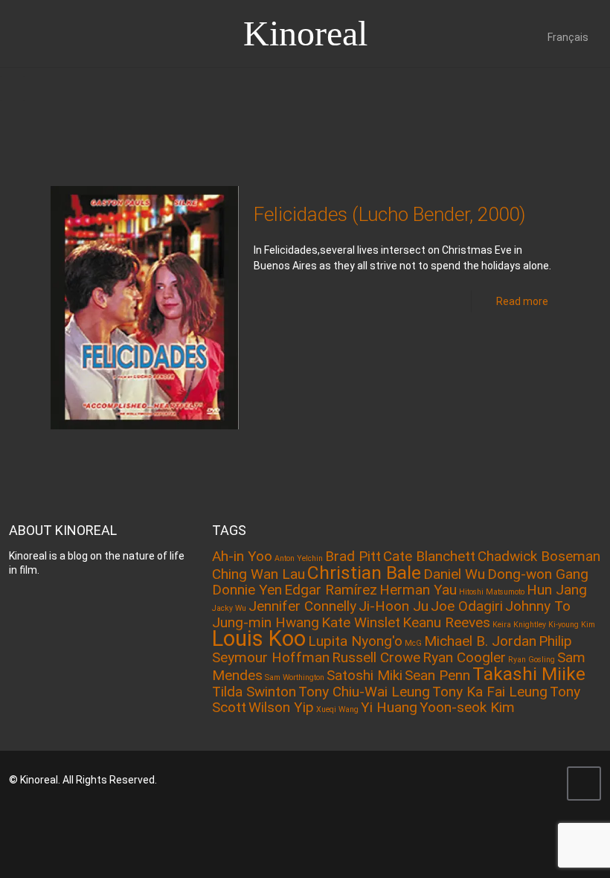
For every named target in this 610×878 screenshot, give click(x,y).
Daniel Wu (454, 574)
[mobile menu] (12, 88)
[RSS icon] (544, 779)
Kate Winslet (360, 622)
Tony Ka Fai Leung (490, 691)
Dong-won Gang (537, 574)
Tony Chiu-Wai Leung (364, 691)
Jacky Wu (229, 608)
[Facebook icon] (504, 779)
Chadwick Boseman (539, 556)
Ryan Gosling (531, 659)
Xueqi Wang (337, 709)
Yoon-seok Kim (467, 707)
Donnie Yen (247, 589)
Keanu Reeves (446, 622)
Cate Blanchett (429, 556)
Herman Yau (418, 589)
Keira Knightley (519, 624)
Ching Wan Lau (258, 574)
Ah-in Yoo (242, 556)
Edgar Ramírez (330, 589)
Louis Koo (259, 638)
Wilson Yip (281, 707)
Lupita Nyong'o (355, 641)
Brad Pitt (353, 556)
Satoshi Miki (364, 675)
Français (568, 37)
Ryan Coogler (464, 657)
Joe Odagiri (467, 606)
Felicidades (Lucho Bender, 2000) (389, 214)
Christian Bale (364, 572)
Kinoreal (305, 33)
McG (413, 643)
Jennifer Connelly (302, 606)
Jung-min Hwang (265, 622)
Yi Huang (389, 707)
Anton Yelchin (298, 558)
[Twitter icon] (524, 779)
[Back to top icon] (584, 783)
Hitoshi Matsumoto (491, 592)
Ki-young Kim (571, 624)
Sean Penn (437, 675)
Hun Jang (557, 589)
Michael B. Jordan (480, 641)
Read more (522, 301)
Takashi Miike (528, 674)
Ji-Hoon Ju (393, 606)
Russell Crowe (376, 657)
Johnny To (538, 606)
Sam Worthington (294, 677)
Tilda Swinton (254, 691)
